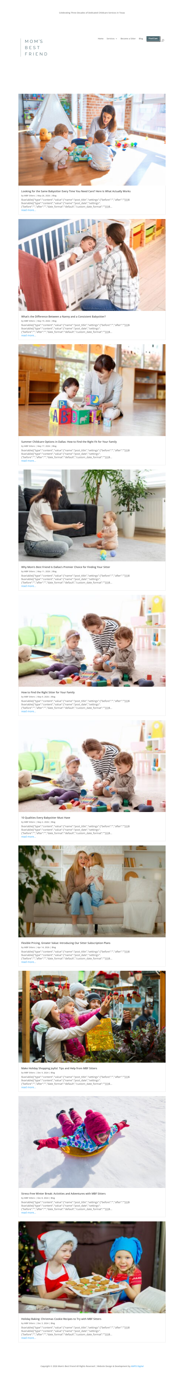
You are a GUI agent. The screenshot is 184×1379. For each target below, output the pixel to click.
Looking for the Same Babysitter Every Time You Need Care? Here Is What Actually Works (76, 191)
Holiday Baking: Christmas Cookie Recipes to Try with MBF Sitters (61, 1319)
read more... (28, 210)
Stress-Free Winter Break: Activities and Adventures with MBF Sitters (63, 1193)
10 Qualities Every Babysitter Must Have (45, 817)
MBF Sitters (29, 195)
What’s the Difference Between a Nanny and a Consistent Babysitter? (63, 316)
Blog (141, 39)
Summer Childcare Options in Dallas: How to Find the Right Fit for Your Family (69, 441)
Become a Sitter (128, 39)
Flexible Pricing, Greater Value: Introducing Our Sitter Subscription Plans (65, 943)
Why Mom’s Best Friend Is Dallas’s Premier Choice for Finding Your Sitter (65, 567)
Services (111, 39)
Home (100, 39)
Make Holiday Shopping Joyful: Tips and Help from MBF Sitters (59, 1068)
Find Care (153, 39)
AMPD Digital (137, 1366)
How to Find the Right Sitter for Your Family (48, 692)
